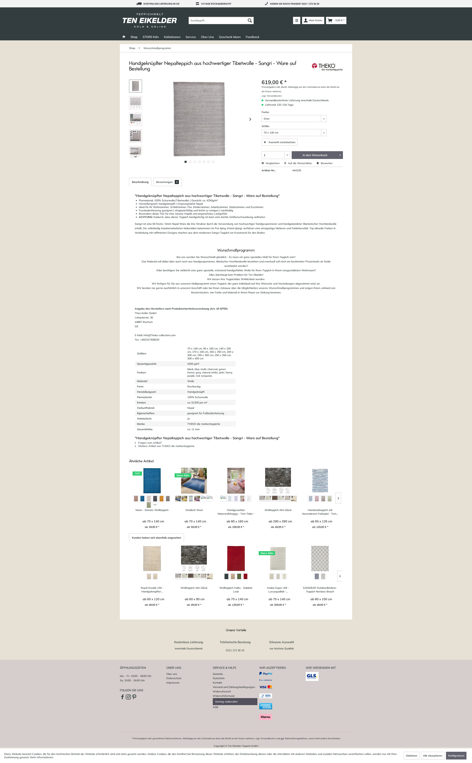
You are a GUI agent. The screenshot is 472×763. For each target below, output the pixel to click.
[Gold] (161, 499)
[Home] (124, 37)
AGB (215, 707)
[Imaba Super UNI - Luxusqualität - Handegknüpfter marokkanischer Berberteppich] (278, 558)
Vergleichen (272, 163)
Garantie (218, 674)
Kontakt (217, 682)
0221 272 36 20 (235, 650)
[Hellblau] (229, 499)
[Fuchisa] (317, 499)
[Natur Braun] (275, 499)
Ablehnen (411, 755)
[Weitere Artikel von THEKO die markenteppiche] (327, 67)
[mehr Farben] (155, 505)
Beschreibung (140, 182)
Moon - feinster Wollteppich (152, 510)
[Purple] (197, 499)
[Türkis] (210, 499)
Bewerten (326, 163)
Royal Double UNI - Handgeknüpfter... (152, 589)
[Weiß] (249, 499)
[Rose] (242, 499)
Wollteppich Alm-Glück (278, 510)
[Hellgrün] (149, 505)
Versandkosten (268, 738)
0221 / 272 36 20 (310, 3)
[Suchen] (250, 20)
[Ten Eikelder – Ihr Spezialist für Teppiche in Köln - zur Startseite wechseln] (150, 20)
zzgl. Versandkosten (272, 95)
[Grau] (168, 499)
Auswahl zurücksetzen (281, 142)
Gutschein (219, 678)
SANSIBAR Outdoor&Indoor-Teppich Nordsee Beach (320, 589)
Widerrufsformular (224, 696)
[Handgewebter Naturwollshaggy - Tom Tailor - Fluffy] (236, 481)
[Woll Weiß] (294, 499)
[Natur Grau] (281, 499)
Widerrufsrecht (222, 691)
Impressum (172, 682)
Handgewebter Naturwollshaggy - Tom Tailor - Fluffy (236, 512)
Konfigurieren (456, 755)
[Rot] (203, 499)
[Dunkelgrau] (155, 499)
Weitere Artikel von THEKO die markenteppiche (166, 446)
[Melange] (149, 576)
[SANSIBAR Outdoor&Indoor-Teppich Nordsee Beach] (320, 558)
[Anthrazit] (226, 576)
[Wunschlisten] (296, 20)
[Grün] (330, 499)
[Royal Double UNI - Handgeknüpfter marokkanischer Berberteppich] (152, 558)
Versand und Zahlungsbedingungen (234, 687)
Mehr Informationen (41, 757)
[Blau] (142, 499)
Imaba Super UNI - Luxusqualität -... (278, 589)
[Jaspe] (272, 576)
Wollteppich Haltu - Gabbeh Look (235, 589)
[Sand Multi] (288, 499)
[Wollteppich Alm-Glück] (278, 481)
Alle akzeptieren (432, 755)
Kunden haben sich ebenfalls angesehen (156, 537)
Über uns (171, 674)
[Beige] (136, 499)
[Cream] (149, 499)
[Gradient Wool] (194, 481)
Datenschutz (173, 678)
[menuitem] (221, 20)
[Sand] (278, 576)
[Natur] (268, 499)
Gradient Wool (194, 510)
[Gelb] (184, 499)
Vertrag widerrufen (226, 701)
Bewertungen (167, 182)
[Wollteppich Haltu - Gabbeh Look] (236, 558)
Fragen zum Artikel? (149, 442)
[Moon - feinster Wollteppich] (152, 481)
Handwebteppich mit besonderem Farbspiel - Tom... (320, 511)
